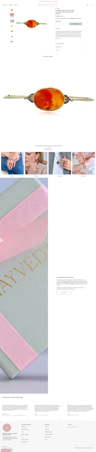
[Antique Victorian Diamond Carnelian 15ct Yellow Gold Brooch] (12, 10)
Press (46, 439)
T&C (22, 437)
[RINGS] (12, 163)
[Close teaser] (11, 449)
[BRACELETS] (83, 163)
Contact (57, 50)
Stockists (46, 429)
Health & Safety (24, 434)
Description (58, 28)
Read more (58, 38)
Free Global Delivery (47, 1)
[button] (5, 4)
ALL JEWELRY (58, 8)
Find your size (58, 21)
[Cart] (92, 4)
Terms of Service (25, 439)
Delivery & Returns (25, 429)
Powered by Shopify (89, 447)
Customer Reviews (49, 434)
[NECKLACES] (60, 163)
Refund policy (24, 442)
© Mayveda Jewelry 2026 (79, 447)
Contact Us (23, 427)
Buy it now (75, 24)
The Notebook (48, 437)
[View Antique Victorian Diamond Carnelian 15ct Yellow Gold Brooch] (12, 21)
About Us (47, 427)
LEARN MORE (63, 292)
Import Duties (55, 1)
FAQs (22, 432)
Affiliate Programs (48, 432)
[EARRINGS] (36, 163)
